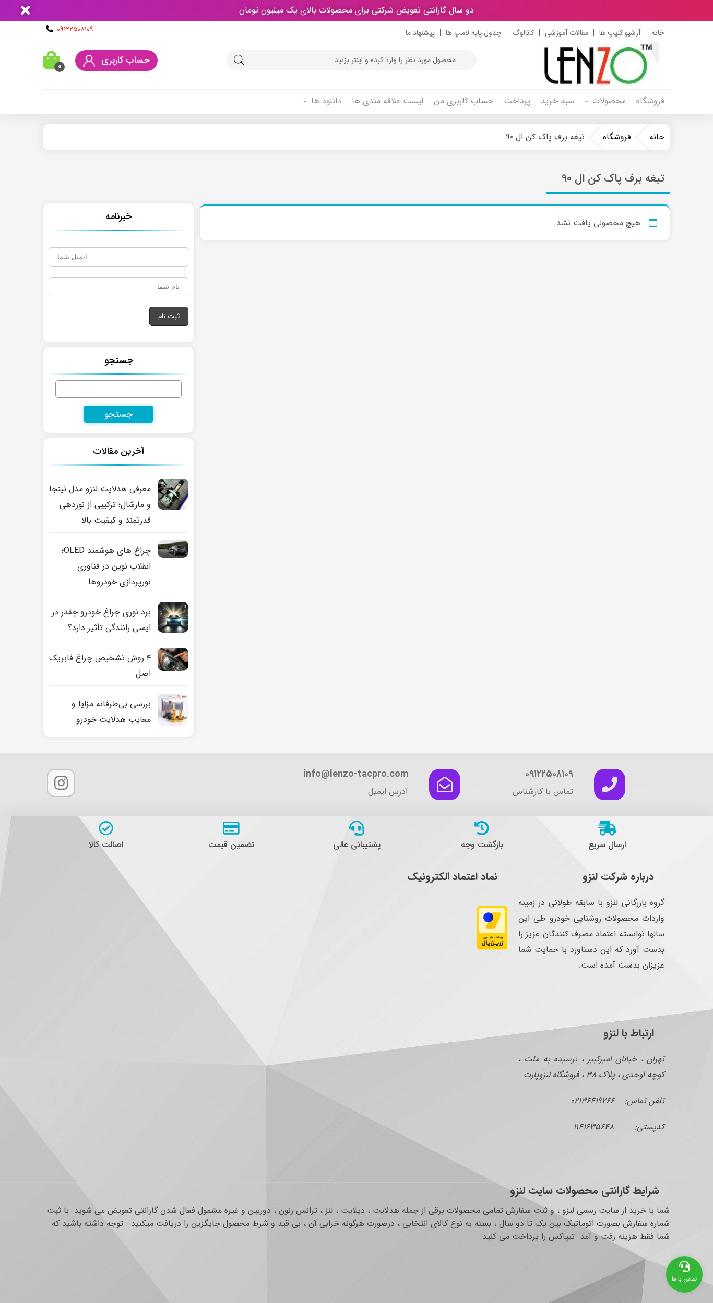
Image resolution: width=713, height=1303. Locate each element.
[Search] (239, 60)
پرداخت (517, 100)
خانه (657, 33)
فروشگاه (650, 100)
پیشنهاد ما (420, 33)
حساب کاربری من (463, 100)
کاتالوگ (523, 33)
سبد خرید (557, 100)
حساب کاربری (125, 60)
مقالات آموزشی (566, 33)
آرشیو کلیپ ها (619, 33)
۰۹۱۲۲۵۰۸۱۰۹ (75, 29)
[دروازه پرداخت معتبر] (492, 947)
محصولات (609, 100)
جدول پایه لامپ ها (474, 33)
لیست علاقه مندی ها (387, 100)
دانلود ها (326, 100)
